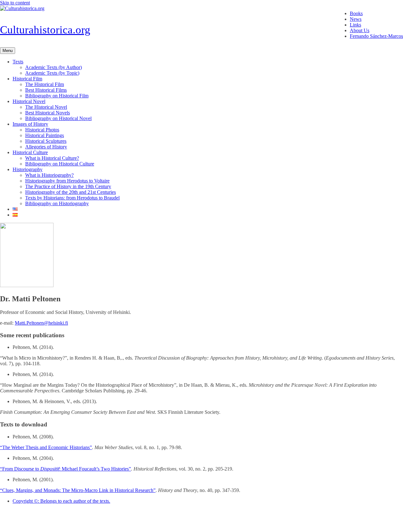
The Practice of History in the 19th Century (68, 186)
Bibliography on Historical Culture (59, 163)
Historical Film (27, 78)
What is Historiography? (49, 175)
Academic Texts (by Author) (53, 67)
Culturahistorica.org (45, 30)
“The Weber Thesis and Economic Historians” (46, 447)
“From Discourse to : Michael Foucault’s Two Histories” (65, 468)
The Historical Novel (46, 107)
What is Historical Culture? (52, 158)
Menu (8, 50)
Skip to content (15, 2)
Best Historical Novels (47, 112)
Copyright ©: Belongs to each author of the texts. (61, 501)
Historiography (28, 169)
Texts (18, 61)
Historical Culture (30, 152)
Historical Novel (29, 101)
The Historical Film (44, 84)
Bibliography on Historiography (57, 203)
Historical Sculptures (45, 141)
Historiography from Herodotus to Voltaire (67, 180)
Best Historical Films (46, 90)
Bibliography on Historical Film (56, 95)
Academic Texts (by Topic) (52, 73)
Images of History (30, 124)
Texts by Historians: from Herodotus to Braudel (72, 197)
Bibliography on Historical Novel (58, 118)
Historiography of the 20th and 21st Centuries (70, 192)
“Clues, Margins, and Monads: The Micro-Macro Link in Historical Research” (78, 490)
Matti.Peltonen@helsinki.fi (41, 323)
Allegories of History (46, 146)
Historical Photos (42, 129)
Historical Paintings (44, 135)
